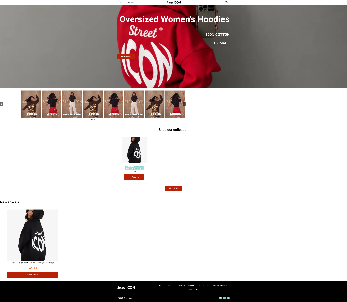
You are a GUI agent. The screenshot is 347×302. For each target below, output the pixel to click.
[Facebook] (220, 298)
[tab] (91, 119)
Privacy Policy (193, 289)
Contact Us (203, 285)
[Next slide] (184, 104)
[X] (224, 298)
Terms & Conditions (186, 285)
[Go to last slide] (1, 104)
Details (121, 2)
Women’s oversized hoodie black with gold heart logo (32, 263)
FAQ (160, 285)
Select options (133, 177)
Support (171, 285)
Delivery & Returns (220, 285)
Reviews (131, 2)
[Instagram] (228, 298)
